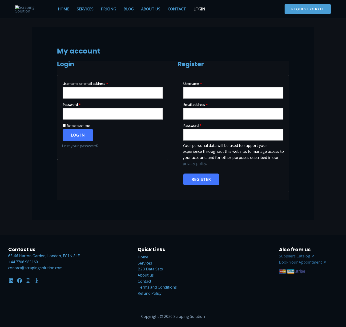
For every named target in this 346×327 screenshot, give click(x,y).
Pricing (108, 9)
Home (63, 9)
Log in (78, 135)
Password (78, 104)
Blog (129, 9)
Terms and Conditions (157, 287)
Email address (202, 104)
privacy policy (194, 163)
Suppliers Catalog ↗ (296, 256)
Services (85, 9)
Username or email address (92, 83)
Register (201, 179)
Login (199, 9)
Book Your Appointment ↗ (302, 262)
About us (150, 9)
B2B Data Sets (150, 269)
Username (199, 83)
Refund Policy (149, 293)
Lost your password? (80, 146)
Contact (177, 9)
